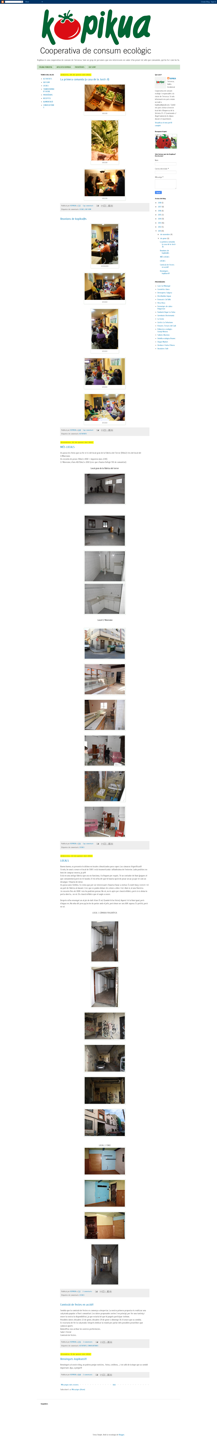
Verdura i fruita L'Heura (166, 345)
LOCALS (81, 209)
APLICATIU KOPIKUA (64, 67)
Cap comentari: (88, 206)
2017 (160, 207)
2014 (160, 219)
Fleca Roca (161, 303)
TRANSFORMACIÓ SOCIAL (49, 90)
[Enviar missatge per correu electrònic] (97, 206)
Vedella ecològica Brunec (166, 338)
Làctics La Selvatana (165, 322)
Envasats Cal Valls (164, 299)
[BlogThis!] (104, 205)
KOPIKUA (173, 78)
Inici (114, 1385)
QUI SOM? (92, 67)
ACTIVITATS (83, 434)
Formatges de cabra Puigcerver (164, 307)
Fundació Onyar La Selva (166, 312)
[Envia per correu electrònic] (102, 205)
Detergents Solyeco (164, 293)
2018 (160, 203)
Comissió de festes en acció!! (76, 1304)
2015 (160, 215)
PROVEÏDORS (79, 67)
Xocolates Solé (162, 348)
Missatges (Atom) (78, 1389)
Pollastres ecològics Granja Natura (164, 330)
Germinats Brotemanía (165, 315)
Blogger (121, 1435)
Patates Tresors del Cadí (166, 326)
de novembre (165, 234)
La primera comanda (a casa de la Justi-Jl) (84, 79)
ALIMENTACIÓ (48, 102)
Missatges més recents (70, 1385)
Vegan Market (162, 342)
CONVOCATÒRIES (93, 1346)
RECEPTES (47, 98)
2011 (159, 231)
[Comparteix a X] (107, 205)
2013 (160, 223)
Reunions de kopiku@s (73, 219)
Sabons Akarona (163, 335)
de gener (163, 238)
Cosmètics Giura (163, 289)
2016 (160, 211)
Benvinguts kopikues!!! (73, 1359)
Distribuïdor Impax (164, 296)
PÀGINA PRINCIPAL (45, 67)
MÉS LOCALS (67, 447)
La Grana (160, 319)
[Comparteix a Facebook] (109, 205)
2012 (160, 227)
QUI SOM (88, 209)
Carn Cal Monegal (163, 286)
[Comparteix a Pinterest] (112, 205)
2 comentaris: (88, 1291)
